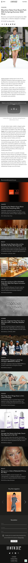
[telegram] (15, 24)
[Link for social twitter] (9, 553)
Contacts (14, 556)
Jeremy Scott (4, 78)
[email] (2, 24)
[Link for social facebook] (12, 553)
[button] (25, 502)
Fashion (3, 7)
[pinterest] (6, 24)
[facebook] (4, 24)
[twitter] (11, 24)
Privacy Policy (21, 537)
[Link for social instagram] (15, 553)
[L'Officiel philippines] (14, 2)
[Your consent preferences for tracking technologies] (25, 560)
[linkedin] (8, 24)
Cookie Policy (14, 560)
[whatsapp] (13, 24)
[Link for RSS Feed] (18, 553)
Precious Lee (21, 136)
